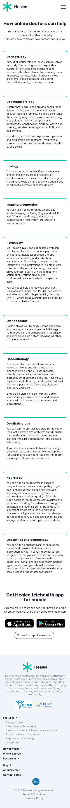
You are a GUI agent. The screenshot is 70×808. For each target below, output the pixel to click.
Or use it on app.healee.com (34, 635)
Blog (6, 765)
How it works (11, 748)
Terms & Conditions (35, 794)
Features (8, 717)
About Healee (11, 769)
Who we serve (12, 753)
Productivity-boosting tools (22, 734)
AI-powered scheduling (20, 738)
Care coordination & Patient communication (32, 730)
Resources (10, 758)
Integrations (13, 742)
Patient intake (14, 722)
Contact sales (12, 774)
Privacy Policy (35, 798)
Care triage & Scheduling (21, 726)
